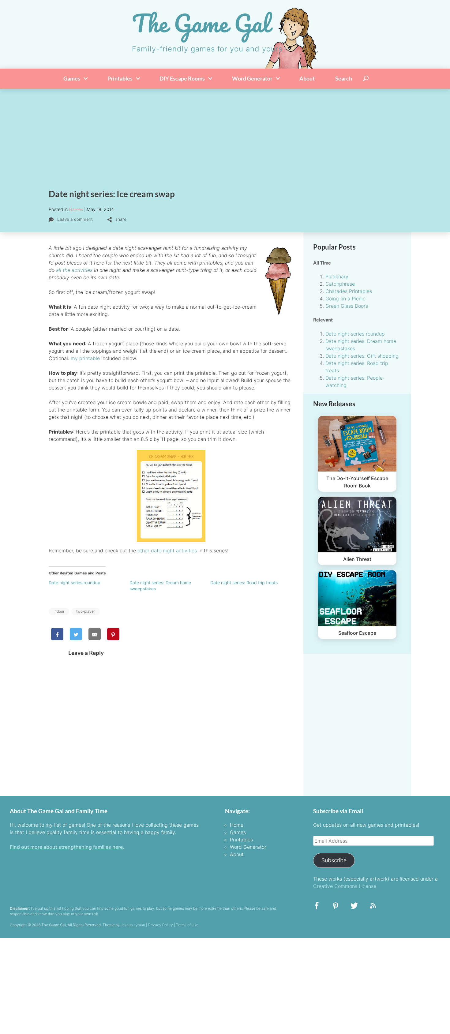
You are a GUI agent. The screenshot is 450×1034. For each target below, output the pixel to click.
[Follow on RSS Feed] (373, 907)
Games (72, 78)
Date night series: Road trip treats (244, 582)
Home (236, 825)
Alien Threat (357, 559)
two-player (85, 611)
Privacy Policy (160, 925)
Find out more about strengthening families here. (67, 847)
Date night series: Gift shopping (362, 356)
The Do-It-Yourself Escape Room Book (357, 482)
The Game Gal (201, 23)
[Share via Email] (94, 634)
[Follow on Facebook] (317, 907)
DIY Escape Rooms (182, 78)
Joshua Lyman (133, 925)
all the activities (74, 270)
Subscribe (334, 860)
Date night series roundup (74, 582)
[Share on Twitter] (76, 634)
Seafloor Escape (357, 633)
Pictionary (336, 276)
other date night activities (167, 550)
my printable (85, 358)
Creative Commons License (344, 886)
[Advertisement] (225, 135)
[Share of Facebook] (57, 634)
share (120, 219)
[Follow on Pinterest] (335, 907)
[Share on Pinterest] (113, 634)
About (307, 78)
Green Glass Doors (346, 306)
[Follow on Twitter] (354, 907)
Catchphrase (340, 284)
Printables (120, 78)
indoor (59, 611)
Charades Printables (348, 291)
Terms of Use (187, 925)
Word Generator (252, 78)
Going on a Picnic (345, 298)
